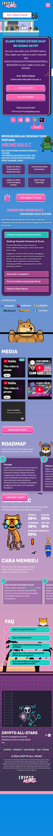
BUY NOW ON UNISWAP (26, 97)
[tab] (26, 235)
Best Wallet (30, 588)
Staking (45, 749)
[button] (26, 234)
